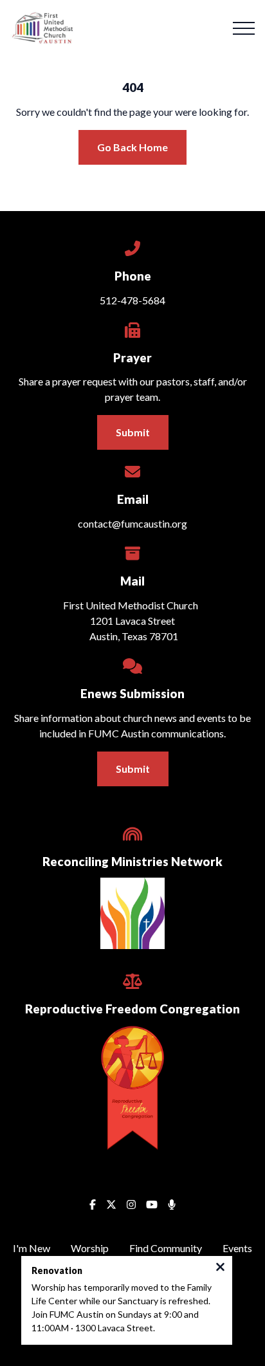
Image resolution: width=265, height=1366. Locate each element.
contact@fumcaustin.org (132, 523)
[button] (244, 28)
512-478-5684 (132, 300)
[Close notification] (220, 1268)
